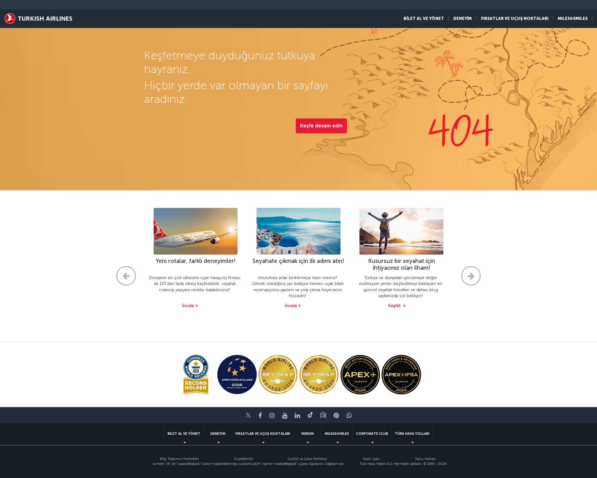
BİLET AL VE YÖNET (184, 434)
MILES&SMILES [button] (573, 18)
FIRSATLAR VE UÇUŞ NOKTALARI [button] (514, 18)
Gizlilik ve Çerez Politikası (307, 459)
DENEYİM (218, 434)
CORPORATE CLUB (372, 434)
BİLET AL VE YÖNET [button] (424, 18)
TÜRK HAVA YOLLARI (412, 434)
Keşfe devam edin (321, 126)
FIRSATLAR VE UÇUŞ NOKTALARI (262, 434)
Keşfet (395, 305)
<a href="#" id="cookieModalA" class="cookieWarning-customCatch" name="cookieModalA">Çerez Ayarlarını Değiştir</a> (248, 464)
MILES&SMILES (337, 434)
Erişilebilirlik (243, 459)
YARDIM (307, 434)
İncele (188, 305)
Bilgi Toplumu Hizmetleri (179, 459)
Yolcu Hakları (425, 459)
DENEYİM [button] (462, 18)
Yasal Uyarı (371, 459)
